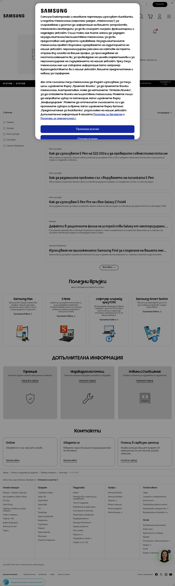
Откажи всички (87, 139)
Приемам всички (87, 129)
